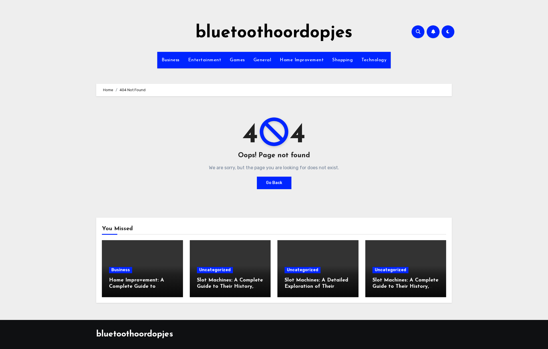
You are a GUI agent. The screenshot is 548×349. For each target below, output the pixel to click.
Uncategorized (215, 270)
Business (171, 60)
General (262, 60)
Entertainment (204, 60)
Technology (373, 60)
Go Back (274, 182)
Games (237, 60)
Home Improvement (302, 60)
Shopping (342, 60)
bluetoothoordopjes (274, 33)
